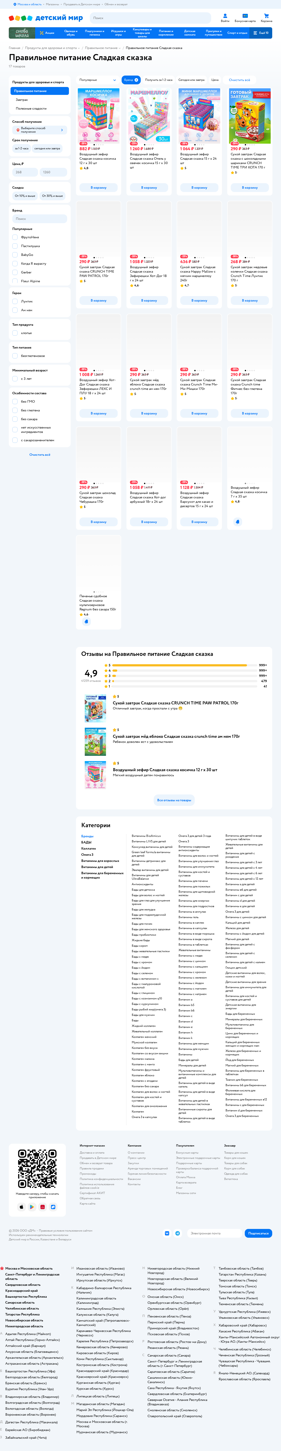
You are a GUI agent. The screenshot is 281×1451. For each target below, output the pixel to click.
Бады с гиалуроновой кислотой (146, 985)
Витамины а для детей (240, 884)
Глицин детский (236, 968)
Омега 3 (183, 841)
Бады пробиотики (144, 935)
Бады (135, 1020)
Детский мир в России (24, 1239)
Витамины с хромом (192, 972)
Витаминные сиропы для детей (195, 1111)
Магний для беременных (242, 1065)
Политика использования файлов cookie (97, 1186)
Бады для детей (188, 1060)
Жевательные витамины (194, 950)
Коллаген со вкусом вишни (150, 1053)
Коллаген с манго (143, 1064)
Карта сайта (87, 1203)
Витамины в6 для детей (241, 890)
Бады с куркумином (145, 1004)
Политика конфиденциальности (101, 1179)
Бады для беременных (240, 1014)
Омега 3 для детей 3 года (194, 836)
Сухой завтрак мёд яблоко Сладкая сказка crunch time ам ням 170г (176, 736)
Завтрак (22, 100)
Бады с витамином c (145, 979)
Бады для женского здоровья (151, 929)
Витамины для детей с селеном (240, 955)
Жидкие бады (141, 940)
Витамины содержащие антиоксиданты (194, 848)
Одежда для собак (236, 1174)
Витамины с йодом (191, 983)
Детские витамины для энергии (240, 1006)
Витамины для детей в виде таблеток (196, 1120)
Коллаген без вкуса (144, 1048)
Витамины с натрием (192, 994)
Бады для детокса (143, 890)
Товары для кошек (236, 1152)
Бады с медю (140, 957)
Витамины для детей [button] (97, 867)
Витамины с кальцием (193, 966)
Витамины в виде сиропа (195, 939)
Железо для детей (237, 928)
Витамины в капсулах (192, 928)
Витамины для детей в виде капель (196, 1084)
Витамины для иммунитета (196, 866)
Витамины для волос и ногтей (198, 856)
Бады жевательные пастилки (151, 951)
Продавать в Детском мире (98, 1158)
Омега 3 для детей (237, 912)
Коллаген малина (143, 1059)
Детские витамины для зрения (245, 982)
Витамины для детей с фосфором (240, 946)
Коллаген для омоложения (149, 1106)
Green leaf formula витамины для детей (151, 854)
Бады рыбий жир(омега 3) (149, 1009)
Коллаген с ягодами (145, 1081)
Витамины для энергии (193, 901)
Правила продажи (92, 1168)
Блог (179, 1188)
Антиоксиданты (142, 884)
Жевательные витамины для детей (244, 846)
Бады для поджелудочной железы (149, 916)
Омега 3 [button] (87, 854)
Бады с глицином (143, 993)
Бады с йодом (141, 968)
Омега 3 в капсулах (144, 1117)
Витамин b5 (186, 1005)
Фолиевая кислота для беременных (240, 1092)
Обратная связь (90, 1198)
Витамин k (185, 1038)
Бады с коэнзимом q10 (147, 998)
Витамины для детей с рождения (240, 855)
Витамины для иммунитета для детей (245, 989)
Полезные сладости (31, 108)
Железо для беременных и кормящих (243, 1052)
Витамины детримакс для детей (149, 862)
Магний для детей (237, 939)
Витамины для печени (193, 881)
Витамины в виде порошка (196, 933)
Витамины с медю (190, 955)
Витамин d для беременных (244, 1110)
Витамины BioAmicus (146, 836)
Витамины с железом (192, 977)
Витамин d (185, 1021)
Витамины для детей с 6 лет (243, 873)
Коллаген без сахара (145, 1086)
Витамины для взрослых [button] (100, 861)
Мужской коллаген (144, 1042)
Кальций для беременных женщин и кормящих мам (242, 1044)
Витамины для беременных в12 (246, 1099)
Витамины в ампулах (192, 912)
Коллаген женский (144, 1037)
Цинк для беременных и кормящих (241, 1035)
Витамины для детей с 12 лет (244, 879)
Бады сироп (140, 946)
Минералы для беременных (244, 1019)
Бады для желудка (143, 909)
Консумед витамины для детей (152, 847)
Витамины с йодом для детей (244, 933)
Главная (14, 48)
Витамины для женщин (193, 1043)
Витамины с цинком (192, 961)
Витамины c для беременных (244, 1105)
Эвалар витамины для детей (150, 870)
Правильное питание (101, 48)
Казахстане (47, 1239)
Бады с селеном (142, 973)
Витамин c (185, 1016)
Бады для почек (142, 924)
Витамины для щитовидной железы (196, 893)
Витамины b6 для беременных (245, 1085)
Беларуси (64, 1239)
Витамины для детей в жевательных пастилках (194, 1102)
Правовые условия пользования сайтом (65, 1230)
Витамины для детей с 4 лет (243, 868)
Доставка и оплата (92, 1152)
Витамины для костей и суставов (194, 873)
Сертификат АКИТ (92, 1193)
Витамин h (185, 1032)
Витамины (185, 1054)
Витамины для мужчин (193, 1049)
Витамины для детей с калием (245, 962)
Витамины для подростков (196, 906)
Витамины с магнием (192, 988)
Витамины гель (188, 917)
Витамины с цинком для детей (245, 917)
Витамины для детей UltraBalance (145, 877)
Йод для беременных (239, 1060)
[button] (260, 33)
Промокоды (88, 1174)
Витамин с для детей (239, 895)
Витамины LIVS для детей (149, 841)
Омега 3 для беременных (242, 1116)
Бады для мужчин (143, 1015)
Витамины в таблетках (193, 944)
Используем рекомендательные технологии (38, 1235)
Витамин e (185, 1027)
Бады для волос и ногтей (148, 895)
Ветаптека (231, 1179)
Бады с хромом (142, 962)
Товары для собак (235, 1163)
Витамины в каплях (191, 923)
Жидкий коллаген (144, 1026)
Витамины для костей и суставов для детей (241, 997)
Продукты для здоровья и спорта (51, 48)
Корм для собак (234, 1168)
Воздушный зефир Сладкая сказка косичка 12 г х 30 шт (165, 770)
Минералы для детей (192, 1065)
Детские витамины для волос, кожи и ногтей (245, 974)
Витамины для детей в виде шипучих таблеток (243, 837)
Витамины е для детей (240, 906)
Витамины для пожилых (194, 886)
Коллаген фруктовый (146, 1070)
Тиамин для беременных (241, 1080)
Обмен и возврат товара (96, 1163)
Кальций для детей (237, 923)
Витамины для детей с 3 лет (243, 862)
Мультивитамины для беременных (239, 1026)
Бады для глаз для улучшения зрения (151, 902)
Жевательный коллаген (147, 1031)
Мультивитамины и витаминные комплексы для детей (197, 1074)
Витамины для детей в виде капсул (196, 1093)
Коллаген (138, 1111)
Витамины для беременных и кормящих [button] (102, 875)
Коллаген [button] (88, 848)
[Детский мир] (46, 18)
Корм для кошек (235, 1158)
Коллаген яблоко (143, 1075)
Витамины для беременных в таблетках (244, 1072)
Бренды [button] (87, 836)
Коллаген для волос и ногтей (151, 1092)
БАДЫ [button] (86, 842)
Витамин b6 (186, 1010)
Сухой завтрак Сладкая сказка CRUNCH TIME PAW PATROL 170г (175, 703)
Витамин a (185, 999)
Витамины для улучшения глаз (198, 861)
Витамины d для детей (240, 901)
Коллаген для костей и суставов (147, 1098)
